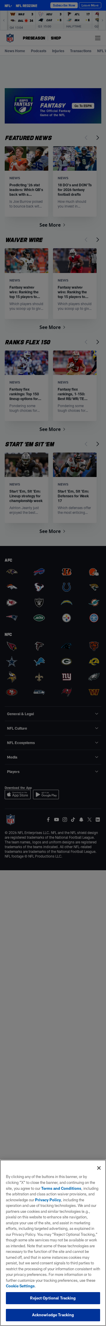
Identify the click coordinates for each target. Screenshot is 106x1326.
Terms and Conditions (61, 1188)
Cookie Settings (20, 1286)
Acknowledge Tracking (53, 1314)
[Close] (98, 1168)
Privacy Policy (48, 1199)
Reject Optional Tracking (53, 1298)
